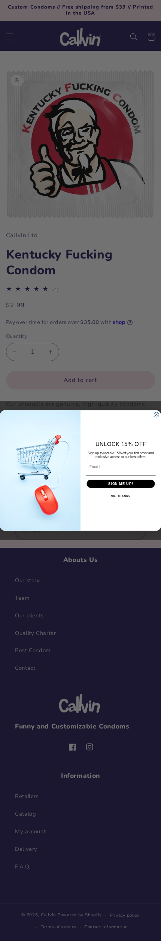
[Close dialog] (156, 414)
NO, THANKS (120, 496)
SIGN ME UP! (120, 483)
